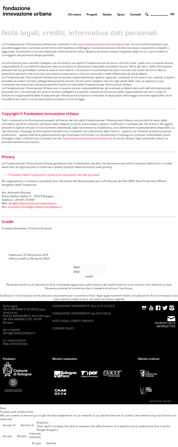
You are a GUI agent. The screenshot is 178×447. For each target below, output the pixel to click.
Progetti (92, 14)
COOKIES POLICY (63, 328)
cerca (147, 14)
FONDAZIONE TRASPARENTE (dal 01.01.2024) (81, 313)
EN (172, 14)
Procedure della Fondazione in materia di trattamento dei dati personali (54, 175)
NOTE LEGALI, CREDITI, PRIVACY (73, 321)
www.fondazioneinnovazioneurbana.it (101, 44)
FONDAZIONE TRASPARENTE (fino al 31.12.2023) (83, 306)
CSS (169, 401)
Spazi (120, 14)
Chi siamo (74, 14)
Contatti (135, 14)
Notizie (107, 14)
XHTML (158, 401)
